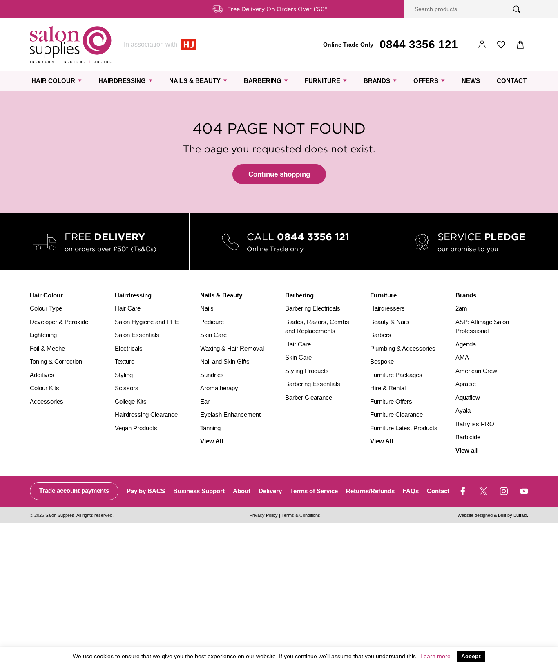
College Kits (131, 401)
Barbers (380, 334)
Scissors (126, 387)
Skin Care (213, 334)
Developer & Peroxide (59, 321)
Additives (42, 374)
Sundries (212, 374)
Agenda (465, 344)
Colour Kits (44, 387)
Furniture (322, 80)
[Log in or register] (482, 44)
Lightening (43, 334)
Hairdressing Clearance (146, 414)
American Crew (476, 370)
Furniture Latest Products (403, 428)
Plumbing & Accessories (402, 348)
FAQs (411, 490)
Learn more (435, 656)
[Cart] (520, 44)
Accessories (46, 401)
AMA (462, 357)
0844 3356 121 (418, 44)
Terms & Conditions (300, 515)
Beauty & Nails (390, 321)
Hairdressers (387, 308)
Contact (512, 80)
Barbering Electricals (312, 308)
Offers (425, 80)
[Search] (516, 9)
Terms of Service (314, 490)
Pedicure (212, 321)
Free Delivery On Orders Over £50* (277, 9)
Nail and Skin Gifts (225, 361)
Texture (124, 361)
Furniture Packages (396, 374)
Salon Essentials (137, 334)
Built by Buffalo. (513, 515)
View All (211, 441)
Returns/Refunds (370, 490)
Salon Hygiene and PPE (147, 321)
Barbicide (467, 437)
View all (466, 450)
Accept (471, 656)
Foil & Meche (47, 348)
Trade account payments (74, 490)
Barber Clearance (308, 397)
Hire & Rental (388, 387)
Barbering (262, 80)
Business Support (199, 490)
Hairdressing (122, 80)
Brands (377, 80)
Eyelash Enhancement (230, 414)
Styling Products (307, 370)
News (471, 80)
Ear (205, 401)
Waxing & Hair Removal (232, 348)
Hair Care (128, 308)
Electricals (129, 348)
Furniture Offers (391, 401)
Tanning (210, 428)
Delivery (270, 490)
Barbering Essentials (312, 383)
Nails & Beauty (195, 80)
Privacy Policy (264, 515)
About (241, 490)
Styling (124, 374)
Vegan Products (136, 428)
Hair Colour (53, 80)
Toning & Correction (56, 361)
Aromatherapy (219, 387)
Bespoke (382, 361)
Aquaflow (467, 397)
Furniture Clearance (396, 414)
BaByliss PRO (474, 423)
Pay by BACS (146, 490)
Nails (207, 308)
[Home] (71, 44)
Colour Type (46, 308)
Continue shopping (279, 174)
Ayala (463, 410)
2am (461, 308)
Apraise (465, 383)
